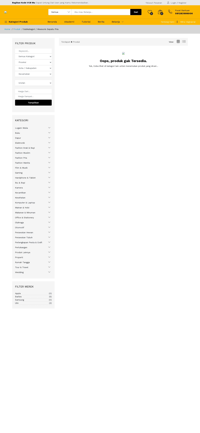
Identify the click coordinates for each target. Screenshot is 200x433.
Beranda (52, 21)
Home (7, 29)
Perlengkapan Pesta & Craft (28, 242)
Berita (101, 21)
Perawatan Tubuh (24, 237)
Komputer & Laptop (25, 202)
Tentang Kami (167, 22)
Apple (33, 293)
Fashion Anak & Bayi (25, 148)
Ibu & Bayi (20, 183)
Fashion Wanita (22, 163)
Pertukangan (21, 247)
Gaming (18, 173)
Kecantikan (20, 192)
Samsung (33, 300)
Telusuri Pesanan (154, 3)
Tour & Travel (21, 267)
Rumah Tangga (22, 262)
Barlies (33, 296)
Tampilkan (33, 102)
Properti (19, 257)
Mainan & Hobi (22, 207)
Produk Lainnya (22, 252)
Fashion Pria (21, 158)
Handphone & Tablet (25, 178)
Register (182, 3)
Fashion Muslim (22, 153)
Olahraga (19, 222)
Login (173, 3)
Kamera (19, 187)
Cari (136, 12)
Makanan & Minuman (25, 212)
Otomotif (19, 227)
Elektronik (20, 143)
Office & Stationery (24, 217)
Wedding (19, 272)
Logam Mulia (21, 128)
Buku (17, 133)
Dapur (18, 138)
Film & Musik (21, 168)
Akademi (69, 21)
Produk (16, 29)
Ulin (33, 303)
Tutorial (86, 21)
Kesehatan (20, 197)
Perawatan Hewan (24, 232)
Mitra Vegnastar (188, 22)
